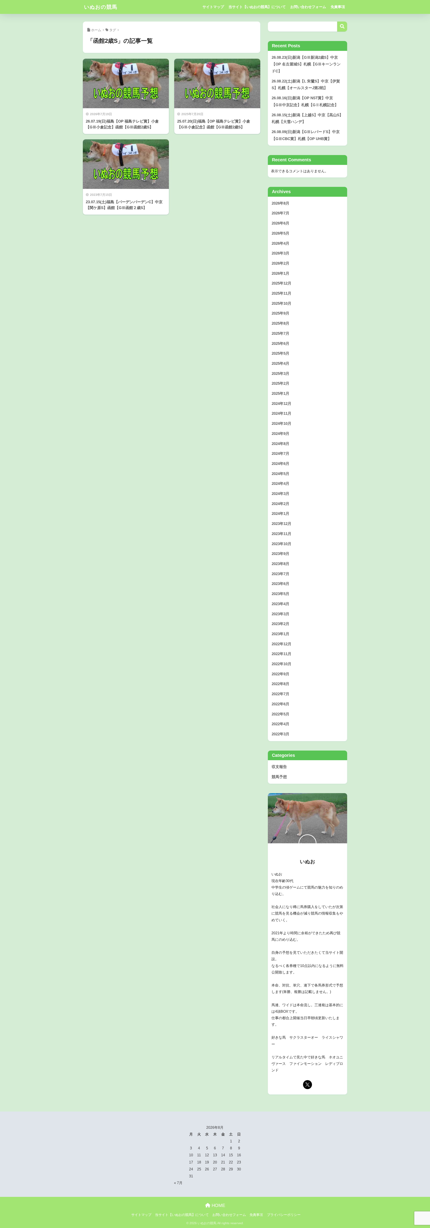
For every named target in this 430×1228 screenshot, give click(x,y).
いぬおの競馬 (100, 7)
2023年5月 (280, 594)
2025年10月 (281, 303)
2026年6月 (280, 223)
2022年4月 (280, 724)
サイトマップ (213, 7)
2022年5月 (280, 714)
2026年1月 (280, 273)
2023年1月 (280, 634)
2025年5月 (280, 353)
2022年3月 (280, 734)
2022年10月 (281, 664)
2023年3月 (280, 614)
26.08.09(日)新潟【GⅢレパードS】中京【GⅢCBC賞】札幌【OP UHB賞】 (306, 135)
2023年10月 (281, 544)
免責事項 (338, 7)
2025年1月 (280, 393)
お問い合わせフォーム (308, 7)
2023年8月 (280, 564)
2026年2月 (280, 263)
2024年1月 (280, 513)
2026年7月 (280, 213)
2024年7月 (280, 453)
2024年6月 (280, 464)
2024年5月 (280, 474)
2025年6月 (280, 343)
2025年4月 (280, 363)
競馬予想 (279, 777)
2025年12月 (281, 283)
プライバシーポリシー (284, 1215)
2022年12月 (281, 644)
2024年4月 (280, 483)
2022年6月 (280, 704)
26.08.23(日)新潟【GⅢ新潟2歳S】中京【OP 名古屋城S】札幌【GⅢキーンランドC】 (306, 64)
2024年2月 (280, 504)
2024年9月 (280, 434)
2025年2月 (280, 383)
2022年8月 (280, 684)
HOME (217, 1205)
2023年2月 (280, 624)
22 (231, 1162)
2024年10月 (281, 423)
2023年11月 (281, 534)
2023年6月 (280, 584)
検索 (342, 27)
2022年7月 (280, 694)
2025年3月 (280, 373)
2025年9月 (280, 313)
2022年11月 (281, 654)
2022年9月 (280, 674)
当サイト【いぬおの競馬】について (257, 7)
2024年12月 (281, 403)
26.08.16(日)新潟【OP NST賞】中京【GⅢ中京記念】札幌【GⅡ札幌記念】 (305, 101)
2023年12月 (281, 524)
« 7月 (178, 1183)
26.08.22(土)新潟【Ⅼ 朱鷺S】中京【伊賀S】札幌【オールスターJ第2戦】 (306, 84)
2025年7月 (280, 333)
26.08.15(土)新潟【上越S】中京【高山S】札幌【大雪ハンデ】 (307, 118)
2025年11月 (281, 293)
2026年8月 (280, 203)
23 (239, 1162)
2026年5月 (280, 233)
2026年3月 (280, 253)
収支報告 (279, 767)
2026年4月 (280, 243)
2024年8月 (280, 444)
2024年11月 (281, 413)
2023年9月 (280, 554)
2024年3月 (280, 494)
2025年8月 (280, 323)
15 (231, 1155)
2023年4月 (280, 604)
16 (239, 1155)
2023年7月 (280, 574)
